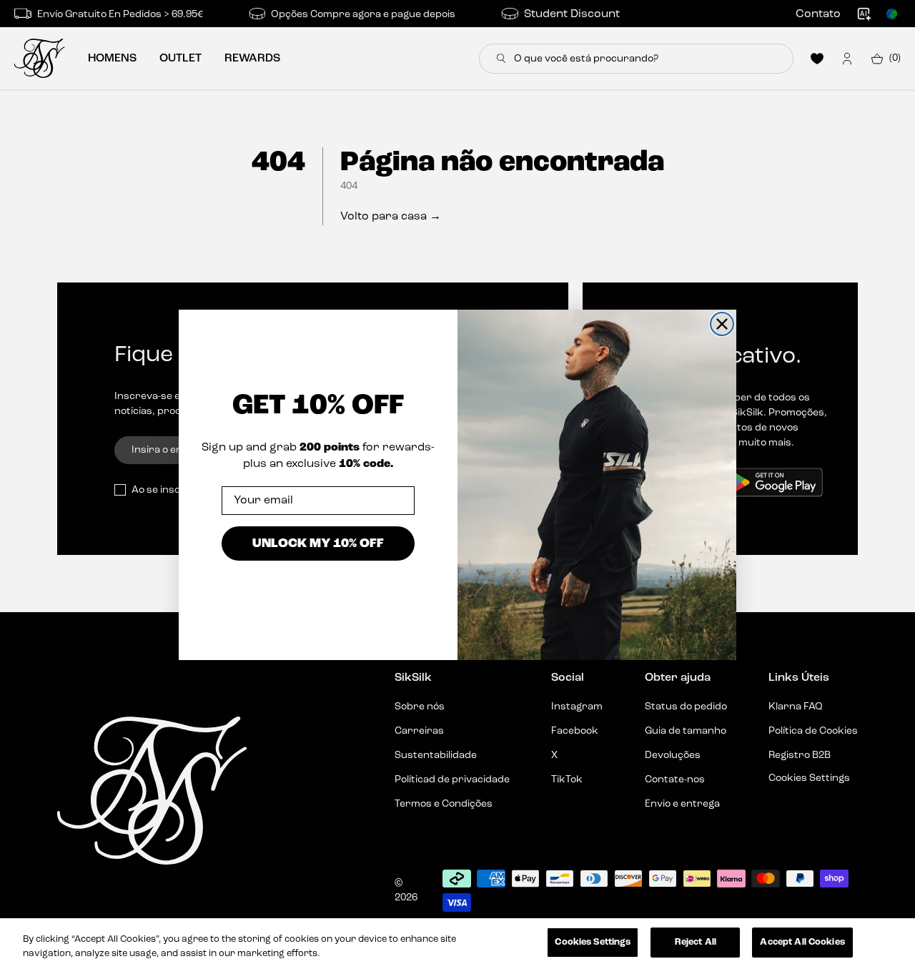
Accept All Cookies (802, 942)
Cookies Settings (592, 942)
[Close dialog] (722, 324)
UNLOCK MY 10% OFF (318, 542)
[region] (457, 943)
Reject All (695, 942)
